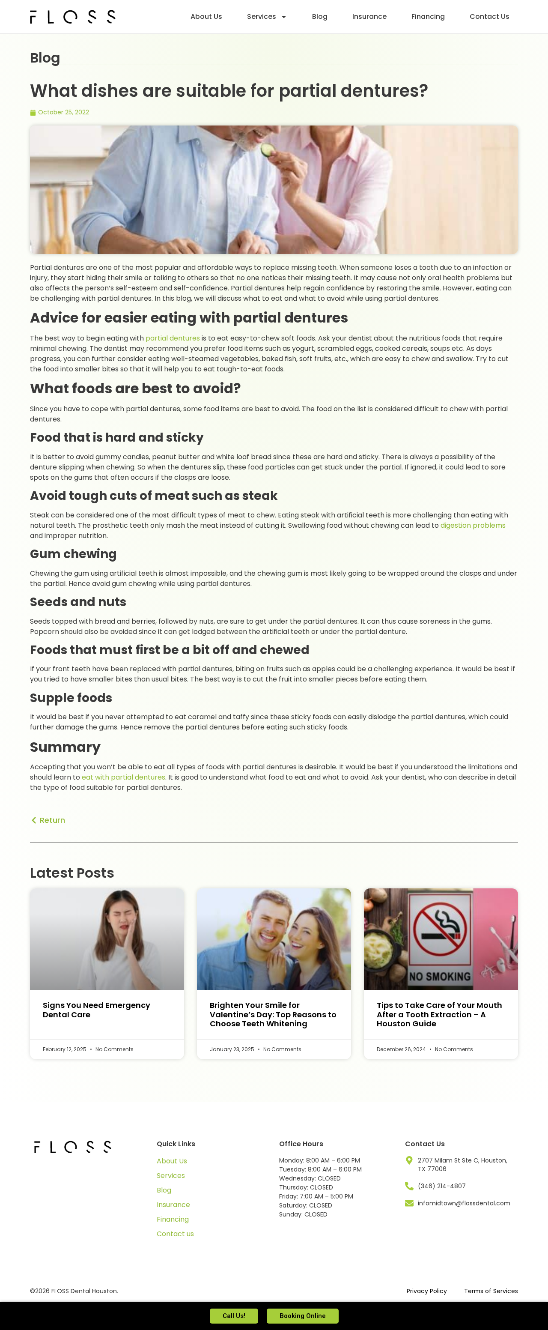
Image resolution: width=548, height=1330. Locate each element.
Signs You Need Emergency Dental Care (96, 1010)
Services (261, 16)
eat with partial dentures (123, 777)
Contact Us (489, 16)
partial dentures (173, 338)
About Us (206, 16)
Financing (428, 16)
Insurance (369, 16)
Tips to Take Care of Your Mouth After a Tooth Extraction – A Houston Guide (439, 1014)
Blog (320, 16)
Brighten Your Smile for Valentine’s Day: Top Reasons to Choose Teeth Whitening (273, 1014)
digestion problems (473, 525)
